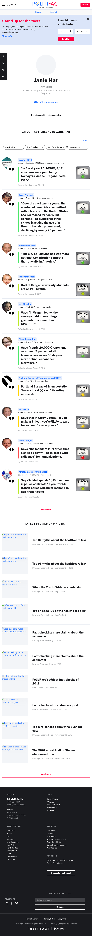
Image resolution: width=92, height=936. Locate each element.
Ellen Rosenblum (27, 339)
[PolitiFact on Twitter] (7, 903)
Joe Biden (50, 810)
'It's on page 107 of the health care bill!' (59, 610)
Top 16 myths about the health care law (59, 540)
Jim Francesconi (27, 276)
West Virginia (12, 856)
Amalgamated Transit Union (33, 471)
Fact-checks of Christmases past (55, 705)
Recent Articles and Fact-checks (60, 860)
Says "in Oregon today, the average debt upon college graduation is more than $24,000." (39, 318)
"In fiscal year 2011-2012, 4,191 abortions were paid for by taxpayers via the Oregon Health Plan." (43, 174)
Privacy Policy (49, 919)
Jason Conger (25, 440)
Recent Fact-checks (55, 863)
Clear (85, 140)
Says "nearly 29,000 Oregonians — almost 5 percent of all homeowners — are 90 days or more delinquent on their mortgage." (43, 355)
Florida (9, 833)
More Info (7, 36)
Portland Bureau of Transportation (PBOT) (40, 378)
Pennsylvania (12, 851)
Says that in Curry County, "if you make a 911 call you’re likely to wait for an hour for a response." (45, 421)
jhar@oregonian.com (47, 102)
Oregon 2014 (25, 160)
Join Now (66, 39)
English (38, 12)
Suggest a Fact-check (61, 873)
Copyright (62, 919)
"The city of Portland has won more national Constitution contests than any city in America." (45, 257)
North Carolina (12, 848)
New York (10, 845)
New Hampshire (13, 842)
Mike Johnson (52, 808)
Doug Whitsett (26, 195)
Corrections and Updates (56, 845)
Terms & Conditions (33, 919)
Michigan (10, 839)
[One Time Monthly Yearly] (82, 31)
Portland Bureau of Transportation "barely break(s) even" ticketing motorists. (44, 390)
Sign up (60, 907)
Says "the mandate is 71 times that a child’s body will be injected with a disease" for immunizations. (45, 452)
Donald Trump (52, 799)
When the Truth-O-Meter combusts (56, 587)
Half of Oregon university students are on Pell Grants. (45, 287)
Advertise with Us (54, 842)
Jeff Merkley (25, 304)
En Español (51, 836)
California (10, 831)
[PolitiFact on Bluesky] (16, 903)
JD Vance (50, 802)
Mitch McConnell (53, 805)
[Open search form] (16, 4)
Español (53, 12)
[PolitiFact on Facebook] (12, 903)
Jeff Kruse (24, 409)
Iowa (8, 836)
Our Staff (50, 833)
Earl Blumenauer (27, 245)
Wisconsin (11, 859)
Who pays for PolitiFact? (56, 839)
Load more (46, 509)
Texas (9, 854)
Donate (85, 5)
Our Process (51, 831)
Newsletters (52, 848)
